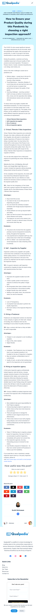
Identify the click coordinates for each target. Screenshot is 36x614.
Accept (14, 611)
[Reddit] (6, 491)
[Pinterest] (20, 487)
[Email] (13, 495)
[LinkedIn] (26, 487)
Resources (5, 571)
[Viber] (20, 491)
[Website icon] (18, 514)
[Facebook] (6, 487)
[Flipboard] (6, 495)
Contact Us (5, 573)
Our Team (5, 569)
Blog (3, 565)
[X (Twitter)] (13, 487)
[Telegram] (13, 491)
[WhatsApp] (26, 491)
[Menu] (32, 3)
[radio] (11, 472)
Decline (22, 611)
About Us (5, 567)
